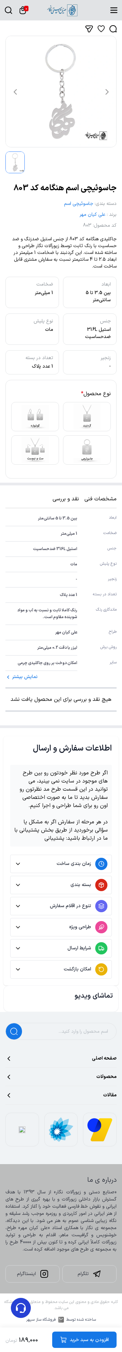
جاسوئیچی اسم (78, 203)
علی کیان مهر (92, 214)
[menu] (114, 10)
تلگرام (83, 1273)
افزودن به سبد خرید (89, 1339)
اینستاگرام (26, 1273)
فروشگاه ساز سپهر (41, 1320)
